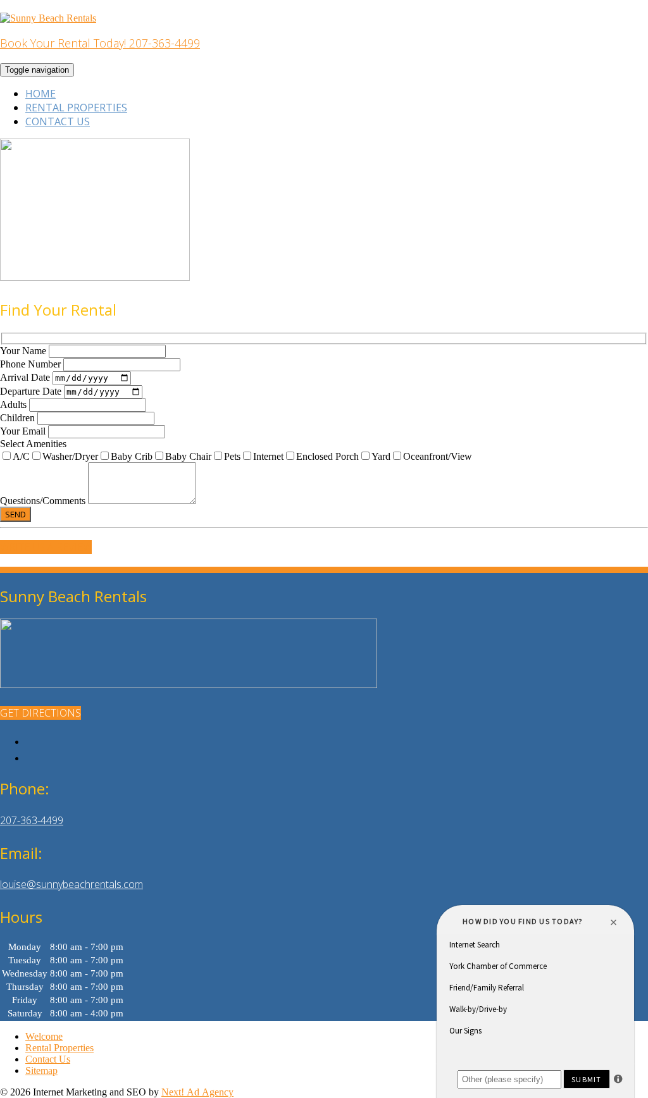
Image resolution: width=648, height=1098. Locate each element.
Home (40, 94)
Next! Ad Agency (197, 1092)
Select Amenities (33, 443)
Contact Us (57, 121)
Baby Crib (132, 456)
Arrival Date (26, 377)
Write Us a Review (46, 547)
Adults (14, 404)
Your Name (24, 350)
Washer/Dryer (70, 456)
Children (18, 417)
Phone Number (31, 364)
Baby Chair (188, 456)
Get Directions (40, 713)
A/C (21, 456)
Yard (380, 456)
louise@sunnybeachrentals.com (71, 884)
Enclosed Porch (327, 456)
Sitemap (41, 1070)
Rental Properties (76, 107)
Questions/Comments (44, 500)
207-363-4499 (31, 820)
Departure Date (32, 391)
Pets (232, 456)
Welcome (44, 1036)
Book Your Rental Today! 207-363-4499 (100, 43)
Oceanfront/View (437, 456)
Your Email (24, 431)
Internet (268, 456)
